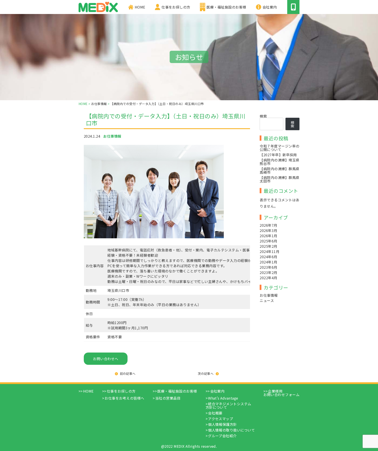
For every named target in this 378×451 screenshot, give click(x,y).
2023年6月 (268, 267)
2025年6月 (268, 241)
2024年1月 (268, 262)
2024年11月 (269, 251)
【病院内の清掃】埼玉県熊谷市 (279, 161)
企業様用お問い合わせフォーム (281, 392)
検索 (263, 116)
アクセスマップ (220, 418)
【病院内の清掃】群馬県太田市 (279, 179)
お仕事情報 (269, 295)
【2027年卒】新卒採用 (278, 154)
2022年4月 (268, 277)
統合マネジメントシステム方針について (228, 405)
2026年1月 (268, 235)
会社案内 (269, 7)
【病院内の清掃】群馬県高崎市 (279, 170)
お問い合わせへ (105, 358)
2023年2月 (268, 272)
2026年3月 (268, 230)
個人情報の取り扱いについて (231, 430)
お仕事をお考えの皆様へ (124, 398)
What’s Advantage (223, 398)
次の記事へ (206, 373)
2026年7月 (268, 225)
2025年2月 (268, 246)
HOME (140, 7)
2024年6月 (268, 256)
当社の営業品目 (167, 398)
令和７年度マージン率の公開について (279, 147)
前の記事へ (128, 373)
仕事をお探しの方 (175, 7)
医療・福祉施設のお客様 (226, 7)
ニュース (267, 300)
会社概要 (215, 413)
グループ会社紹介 (222, 435)
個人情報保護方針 (222, 424)
